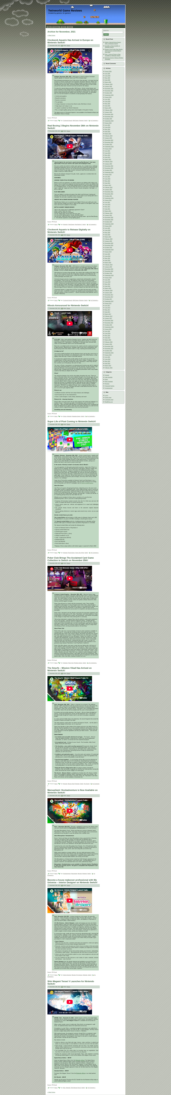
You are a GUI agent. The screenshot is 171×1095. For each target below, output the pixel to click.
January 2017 (108, 318)
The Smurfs (86, 784)
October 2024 (108, 118)
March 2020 (108, 236)
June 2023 (107, 153)
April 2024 (107, 131)
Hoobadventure (67, 873)
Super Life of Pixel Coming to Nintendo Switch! (71, 421)
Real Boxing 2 (78, 224)
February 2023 (108, 161)
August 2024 (108, 123)
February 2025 (108, 110)
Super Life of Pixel (79, 552)
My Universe (79, 975)
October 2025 (108, 93)
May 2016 (107, 335)
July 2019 (107, 254)
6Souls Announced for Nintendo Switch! (68, 305)
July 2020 (107, 228)
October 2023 (108, 144)
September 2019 (109, 249)
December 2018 (109, 269)
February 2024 (108, 135)
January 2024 (108, 138)
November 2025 (109, 90)
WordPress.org (109, 402)
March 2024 (108, 133)
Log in (106, 395)
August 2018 (108, 277)
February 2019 (108, 264)
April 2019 (107, 260)
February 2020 (108, 239)
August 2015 (108, 355)
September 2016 (109, 327)
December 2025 (109, 88)
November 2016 (109, 322)
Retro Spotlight (109, 381)
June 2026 (107, 75)
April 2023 (107, 157)
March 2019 (108, 262)
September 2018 (109, 275)
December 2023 (109, 140)
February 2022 (108, 187)
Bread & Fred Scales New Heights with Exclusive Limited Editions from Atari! (114, 51)
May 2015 (107, 361)
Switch (85, 120)
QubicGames (71, 224)
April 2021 (107, 209)
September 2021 (109, 198)
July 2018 (107, 279)
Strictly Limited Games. (87, 483)
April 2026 (107, 80)
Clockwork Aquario (67, 120)
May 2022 (107, 181)
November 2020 (109, 219)
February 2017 (108, 316)
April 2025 (107, 105)
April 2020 (107, 234)
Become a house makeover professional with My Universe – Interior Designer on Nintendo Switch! (72, 881)
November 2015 (109, 348)
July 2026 (107, 73)
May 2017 (107, 309)
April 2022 (107, 183)
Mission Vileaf (71, 784)
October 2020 (108, 221)
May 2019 (107, 258)
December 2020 (109, 217)
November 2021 (109, 194)
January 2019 (108, 267)
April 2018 (107, 286)
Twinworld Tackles (109, 386)
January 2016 (108, 344)
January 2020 (108, 241)
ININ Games (76, 120)
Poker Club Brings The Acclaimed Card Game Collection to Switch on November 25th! (70, 559)
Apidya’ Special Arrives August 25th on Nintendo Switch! (113, 43)
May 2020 (107, 232)
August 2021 (108, 200)
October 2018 (108, 273)
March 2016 (108, 340)
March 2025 (108, 108)
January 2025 (108, 112)
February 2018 (108, 290)
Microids (65, 784)
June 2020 (107, 230)
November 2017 (109, 297)
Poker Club (71, 663)
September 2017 (109, 301)
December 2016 (109, 320)
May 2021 (107, 206)
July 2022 (107, 176)
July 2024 (107, 125)
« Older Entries (51, 35)
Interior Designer (67, 975)
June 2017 (107, 307)
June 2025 (107, 101)
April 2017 (107, 312)
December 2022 (109, 166)
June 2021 (107, 204)
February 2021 (108, 213)
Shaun (68, 45)
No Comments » (94, 120)
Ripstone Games (78, 663)
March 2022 (108, 185)
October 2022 (108, 170)
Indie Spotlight (108, 377)
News (56, 120)
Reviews (107, 383)
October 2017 (108, 299)
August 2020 (108, 226)
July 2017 (107, 305)
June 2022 (107, 178)
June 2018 (107, 282)
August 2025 (108, 97)
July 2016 (107, 331)
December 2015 (109, 346)
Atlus (64, 1087)
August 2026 (108, 71)
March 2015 (108, 365)
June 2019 (107, 256)
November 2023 (109, 142)
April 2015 (107, 363)
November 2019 (109, 245)
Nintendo (81, 120)
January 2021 (108, 215)
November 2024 (109, 116)
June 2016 (107, 333)
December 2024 (109, 114)
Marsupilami (74, 873)
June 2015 (107, 359)
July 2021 (107, 202)
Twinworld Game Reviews (65, 10)
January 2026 (108, 86)
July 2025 (107, 99)
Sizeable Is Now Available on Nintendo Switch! (112, 46)
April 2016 (107, 337)
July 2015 (107, 357)
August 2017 (108, 303)
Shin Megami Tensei (76, 1087)
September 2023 (109, 146)
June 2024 (107, 127)
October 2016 (108, 325)
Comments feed (109, 399)
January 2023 (108, 163)
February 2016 (108, 342)
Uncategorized (108, 388)
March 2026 (108, 82)
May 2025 (107, 103)
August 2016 (108, 329)
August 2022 (108, 174)
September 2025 (109, 95)
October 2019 (108, 247)
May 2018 (107, 284)
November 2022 (109, 168)
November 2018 (109, 271)
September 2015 (109, 352)
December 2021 (109, 191)
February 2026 (108, 84)
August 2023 (108, 148)
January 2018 (108, 292)
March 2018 (108, 288)
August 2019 (108, 251)
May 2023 (107, 155)
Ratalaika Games (76, 416)
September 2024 (109, 120)
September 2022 (109, 172)
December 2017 (109, 294)
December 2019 (109, 243)
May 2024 (107, 129)
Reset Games (71, 552)
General (107, 375)
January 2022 (108, 189)
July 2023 (107, 151)
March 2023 (108, 159)
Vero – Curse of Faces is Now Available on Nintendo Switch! (112, 55)
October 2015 (108, 350)
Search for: (106, 30)
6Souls (65, 416)
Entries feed (108, 397)
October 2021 (108, 196)
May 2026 (107, 78)
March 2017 (108, 314)
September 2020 (109, 224)
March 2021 (108, 211)
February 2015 (108, 367)
